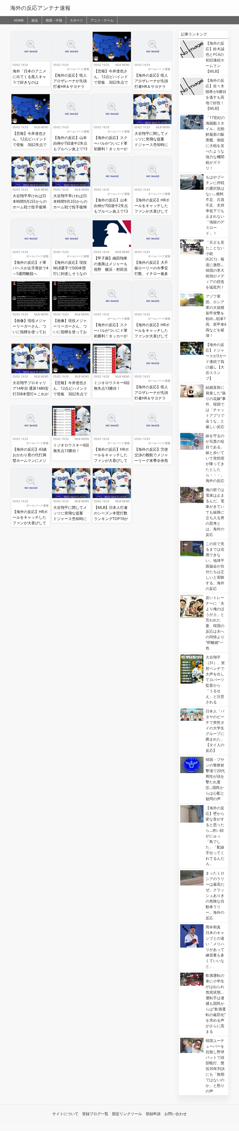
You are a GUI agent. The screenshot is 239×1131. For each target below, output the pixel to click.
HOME (19, 20)
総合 (35, 20)
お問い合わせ (175, 1113)
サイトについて (65, 1113)
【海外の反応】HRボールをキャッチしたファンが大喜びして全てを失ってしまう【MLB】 (151, 211)
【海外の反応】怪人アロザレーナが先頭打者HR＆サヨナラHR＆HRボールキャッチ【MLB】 (70, 86)
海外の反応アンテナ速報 (40, 7)
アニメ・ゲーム (102, 20)
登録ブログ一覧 (95, 1113)
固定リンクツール (127, 1113)
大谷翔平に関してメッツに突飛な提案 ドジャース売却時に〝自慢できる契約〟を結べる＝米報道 (151, 144)
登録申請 (153, 1113)
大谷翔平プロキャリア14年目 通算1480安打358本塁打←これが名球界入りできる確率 (31, 394)
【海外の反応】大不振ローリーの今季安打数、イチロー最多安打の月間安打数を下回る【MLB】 (151, 273)
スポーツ (76, 20)
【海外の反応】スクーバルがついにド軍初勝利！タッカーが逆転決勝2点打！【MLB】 (110, 149)
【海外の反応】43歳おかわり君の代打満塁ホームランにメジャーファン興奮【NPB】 (30, 460)
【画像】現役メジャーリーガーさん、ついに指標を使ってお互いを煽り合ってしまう (29, 332)
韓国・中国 (54, 20)
